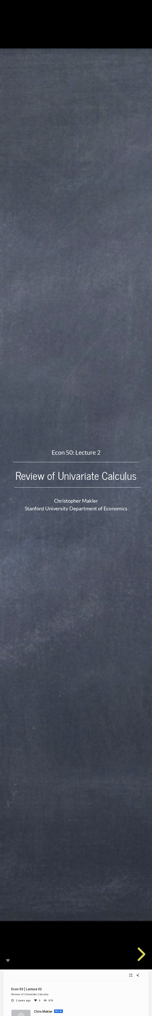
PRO (57, 1011)
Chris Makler (43, 1011)
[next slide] (140, 954)
